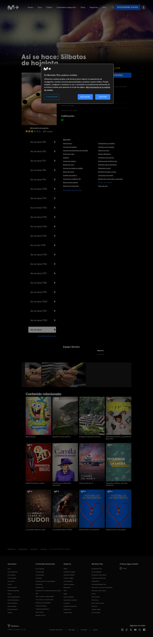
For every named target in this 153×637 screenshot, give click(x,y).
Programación (68, 612)
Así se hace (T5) (38, 151)
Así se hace (36, 329)
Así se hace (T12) (38, 207)
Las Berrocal (39, 587)
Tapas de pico (103, 186)
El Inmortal (39, 584)
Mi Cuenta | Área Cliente (99, 575)
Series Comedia (12, 603)
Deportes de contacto (70, 600)
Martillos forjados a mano (107, 172)
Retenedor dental (104, 168)
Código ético (95, 581)
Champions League (69, 572)
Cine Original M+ (13, 572)
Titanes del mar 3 (86, 483)
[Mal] (29, 131)
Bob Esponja (31, 437)
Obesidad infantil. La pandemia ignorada (118, 438)
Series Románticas (13, 600)
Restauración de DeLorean (107, 161)
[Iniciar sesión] (143, 7)
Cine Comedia (12, 578)
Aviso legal (71, 630)
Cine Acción (11, 581)
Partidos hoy (67, 609)
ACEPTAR (103, 97)
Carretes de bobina (70, 147)
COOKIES (95, 630)
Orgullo (10, 612)
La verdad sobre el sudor (35, 530)
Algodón (66, 158)
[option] (33, 375)
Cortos (10, 584)
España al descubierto (61, 437)
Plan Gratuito (96, 597)
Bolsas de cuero (68, 165)
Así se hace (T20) (38, 301)
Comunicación (96, 612)
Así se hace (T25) (38, 320)
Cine (40, 7)
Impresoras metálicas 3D (72, 179)
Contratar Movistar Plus (99, 584)
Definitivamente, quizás (35, 483)
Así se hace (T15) (38, 254)
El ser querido (40, 569)
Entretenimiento (13, 609)
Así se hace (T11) (38, 198)
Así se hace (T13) (38, 217)
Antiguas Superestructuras (89, 437)
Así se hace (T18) (38, 282)
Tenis (83, 7)
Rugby (65, 594)
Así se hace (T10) (38, 189)
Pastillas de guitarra (70, 175)
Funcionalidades (96, 572)
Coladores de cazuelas (106, 147)
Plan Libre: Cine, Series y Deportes (102, 587)
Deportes (94, 7)
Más (104, 7)
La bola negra (40, 572)
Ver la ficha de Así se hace (47, 336)
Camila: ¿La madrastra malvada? (61, 484)
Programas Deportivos (42, 609)
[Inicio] (13, 7)
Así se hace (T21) (38, 311)
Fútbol (49, 7)
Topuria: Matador (69, 597)
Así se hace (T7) (38, 160)
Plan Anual (95, 600)
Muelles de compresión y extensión (110, 179)
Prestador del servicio (55, 630)
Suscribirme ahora (127, 7)
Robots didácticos (104, 154)
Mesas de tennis (68, 172)
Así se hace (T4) (38, 142)
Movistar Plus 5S (40, 615)
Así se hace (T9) (38, 179)
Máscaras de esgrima (70, 182)
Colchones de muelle (105, 175)
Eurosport (67, 603)
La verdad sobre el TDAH (62, 530)
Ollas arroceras (103, 150)
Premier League (68, 578)
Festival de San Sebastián (43, 603)
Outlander (39, 578)
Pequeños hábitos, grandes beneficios (117, 484)
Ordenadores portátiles (106, 143)
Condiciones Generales (99, 578)
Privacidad (84, 630)
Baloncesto (67, 587)
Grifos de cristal (68, 154)
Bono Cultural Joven (98, 603)
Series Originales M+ (14, 597)
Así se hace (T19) (38, 292)
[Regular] (32, 131)
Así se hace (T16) (38, 226)
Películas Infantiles (13, 590)
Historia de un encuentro (89, 530)
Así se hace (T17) (38, 273)
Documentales (12, 606)
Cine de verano (12, 587)
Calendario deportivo (66, 7)
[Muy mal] (26, 131)
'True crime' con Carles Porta (44, 599)
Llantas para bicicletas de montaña (75, 150)
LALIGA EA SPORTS (69, 575)
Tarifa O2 (94, 606)
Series (30, 7)
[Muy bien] (37, 131)
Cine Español (12, 575)
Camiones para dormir (106, 158)
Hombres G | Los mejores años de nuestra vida (48, 592)
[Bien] (34, 131)
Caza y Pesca (39, 612)
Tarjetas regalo (96, 609)
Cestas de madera (69, 161)
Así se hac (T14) (37, 245)
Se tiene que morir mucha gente (45, 581)
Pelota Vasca (67, 143)
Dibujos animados (41, 606)
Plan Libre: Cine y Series (99, 590)
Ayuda (125, 568)
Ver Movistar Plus (97, 569)
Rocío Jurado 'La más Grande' (45, 596)
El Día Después (68, 581)
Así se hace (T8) (38, 170)
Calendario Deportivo (70, 606)
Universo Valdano (69, 584)
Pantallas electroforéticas (107, 165)
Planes (94, 594)
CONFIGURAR (52, 97)
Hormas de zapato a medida (73, 168)
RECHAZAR (85, 97)
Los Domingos (40, 575)
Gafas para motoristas (71, 186)
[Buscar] (113, 7)
